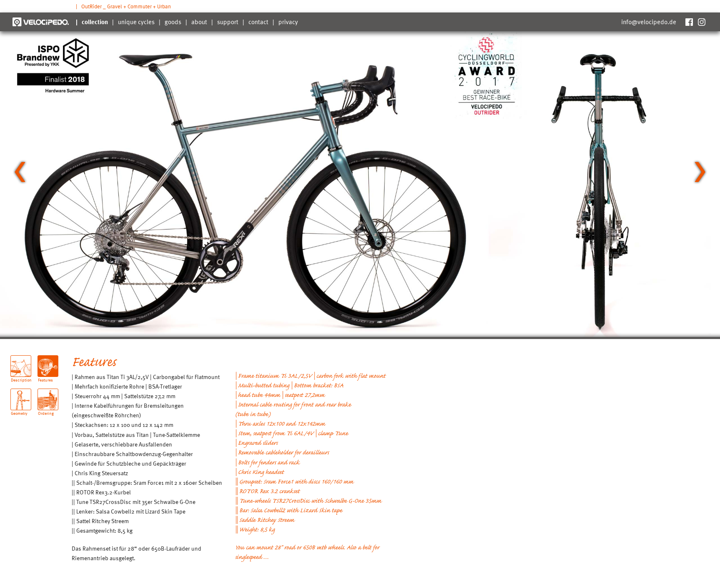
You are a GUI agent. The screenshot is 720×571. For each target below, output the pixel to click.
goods (173, 21)
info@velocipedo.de (648, 21)
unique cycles (136, 21)
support (227, 21)
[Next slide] (700, 172)
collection (95, 21)
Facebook (688, 21)
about (199, 21)
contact (258, 21)
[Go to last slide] (20, 172)
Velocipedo (40, 21)
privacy (288, 21)
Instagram (701, 21)
